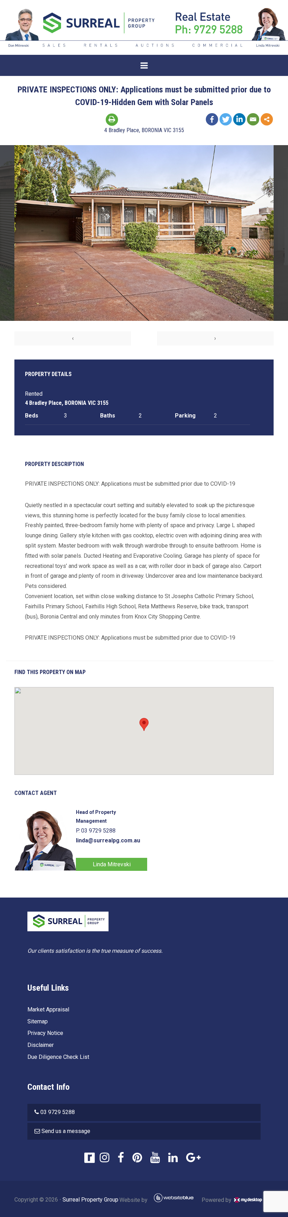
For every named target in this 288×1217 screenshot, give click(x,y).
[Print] (112, 120)
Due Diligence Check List (58, 1057)
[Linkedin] (239, 119)
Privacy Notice (45, 1033)
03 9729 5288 (57, 1112)
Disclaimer (40, 1045)
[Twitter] (226, 119)
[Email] (253, 119)
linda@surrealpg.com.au (108, 840)
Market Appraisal (48, 1009)
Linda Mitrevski (112, 864)
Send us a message (65, 1131)
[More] (267, 119)
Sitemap (37, 1021)
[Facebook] (212, 119)
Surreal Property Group (90, 1199)
